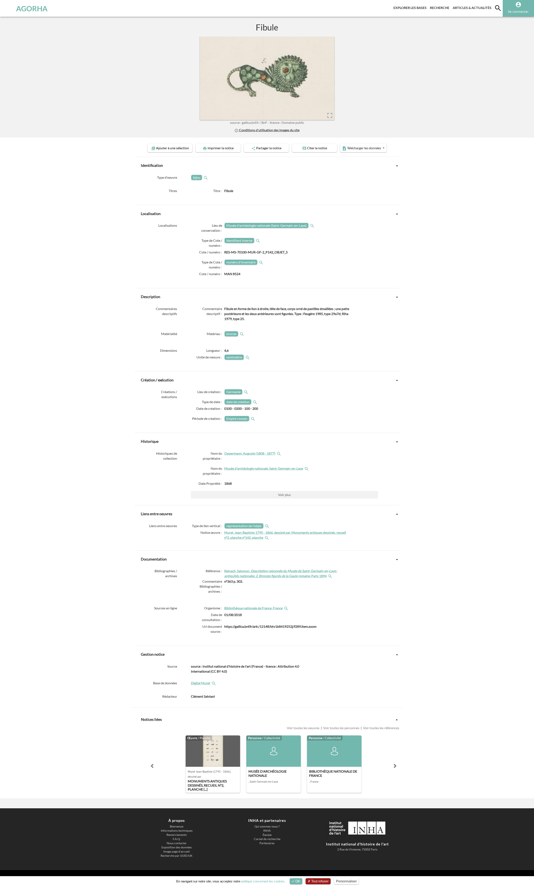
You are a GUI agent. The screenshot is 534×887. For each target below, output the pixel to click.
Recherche (440, 7)
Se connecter (518, 11)
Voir (284, 495)
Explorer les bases (410, 7)
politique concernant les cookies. (263, 881)
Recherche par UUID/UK (177, 856)
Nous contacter (177, 843)
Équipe (267, 835)
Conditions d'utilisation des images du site (268, 130)
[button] (152, 766)
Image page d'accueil (176, 851)
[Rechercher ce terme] (206, 177)
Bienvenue (176, 826)
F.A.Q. (176, 839)
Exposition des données (176, 847)
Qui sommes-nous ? (267, 826)
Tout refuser (319, 881)
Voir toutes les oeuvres (303, 728)
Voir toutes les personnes (341, 728)
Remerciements (176, 835)
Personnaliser (346, 881)
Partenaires (267, 843)
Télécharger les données (364, 148)
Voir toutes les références (380, 728)
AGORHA (32, 8)
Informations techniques (177, 831)
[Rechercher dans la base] (214, 683)
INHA (267, 831)
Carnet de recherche (267, 839)
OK (297, 881)
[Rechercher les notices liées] (279, 453)
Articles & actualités (473, 7)
